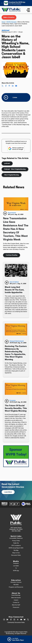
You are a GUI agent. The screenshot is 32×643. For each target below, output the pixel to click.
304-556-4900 (16, 531)
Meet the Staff (16, 605)
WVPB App (16, 570)
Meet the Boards (16, 597)
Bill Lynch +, (13, 283)
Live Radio (16, 566)
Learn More (8, 492)
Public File (16, 543)
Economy (13, 400)
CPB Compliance (16, 545)
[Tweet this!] (2, 86)
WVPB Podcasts (11, 22)
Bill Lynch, (11, 214)
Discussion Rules (16, 555)
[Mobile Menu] (28, 10)
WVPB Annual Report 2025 (16, 548)
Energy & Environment (17, 341)
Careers (16, 600)
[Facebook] (11, 620)
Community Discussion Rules (16, 622)
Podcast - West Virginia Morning (15, 169)
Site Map (16, 550)
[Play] (5, 213)
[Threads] (18, 620)
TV (16, 568)
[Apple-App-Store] (4, 620)
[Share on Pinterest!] (9, 86)
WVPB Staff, (13, 343)
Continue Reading (11, 255)
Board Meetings (16, 595)
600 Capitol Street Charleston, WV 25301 (16, 528)
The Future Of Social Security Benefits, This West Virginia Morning (16, 408)
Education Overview (16, 582)
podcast (7, 163)
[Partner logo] (4, 504)
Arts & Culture (14, 282)
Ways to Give (16, 553)
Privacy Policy (16, 540)
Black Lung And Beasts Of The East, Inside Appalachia (14, 290)
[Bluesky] (24, 620)
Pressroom (16, 607)
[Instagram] (14, 620)
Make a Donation (8, 17)
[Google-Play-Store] (7, 620)
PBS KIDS (16, 584)
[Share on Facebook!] (6, 86)
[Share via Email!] (16, 86)
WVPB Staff (5, 30)
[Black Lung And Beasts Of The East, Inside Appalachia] (16, 270)
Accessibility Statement (16, 538)
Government (12, 213)
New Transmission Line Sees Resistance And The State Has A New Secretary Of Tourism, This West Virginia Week (15, 229)
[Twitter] (28, 620)
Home (3, 22)
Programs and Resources (16, 587)
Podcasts (16, 563)
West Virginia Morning (11, 175)
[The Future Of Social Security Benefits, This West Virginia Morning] (16, 389)
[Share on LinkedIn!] (13, 86)
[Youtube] (21, 620)
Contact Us (16, 602)
